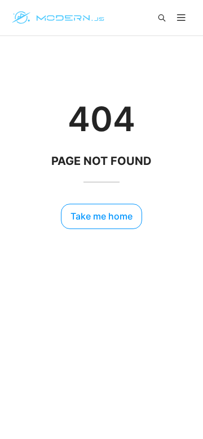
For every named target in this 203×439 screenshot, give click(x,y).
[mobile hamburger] (181, 17)
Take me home (101, 216)
